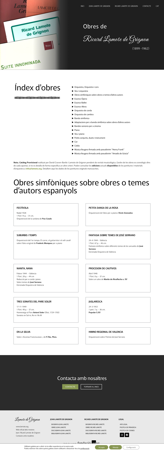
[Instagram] (122, 435)
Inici (82, 6)
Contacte (147, 6)
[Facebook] (127, 435)
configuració (84, 448)
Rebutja (115, 447)
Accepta (102, 447)
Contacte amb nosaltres (25, 435)
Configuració (131, 447)
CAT (157, 6)
